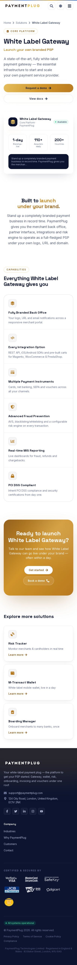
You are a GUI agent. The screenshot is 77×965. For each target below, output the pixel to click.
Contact (8, 850)
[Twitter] (15, 811)
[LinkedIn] (24, 811)
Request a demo (36, 88)
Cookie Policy (53, 936)
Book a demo (36, 580)
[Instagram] (33, 811)
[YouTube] (41, 811)
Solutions (21, 22)
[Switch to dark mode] (60, 6)
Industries (10, 831)
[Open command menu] (51, 6)
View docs (36, 98)
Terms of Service (32, 936)
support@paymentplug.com (26, 792)
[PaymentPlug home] (22, 6)
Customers (10, 844)
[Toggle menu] (69, 6)
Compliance (10, 941)
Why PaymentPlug (15, 837)
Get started (36, 570)
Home (7, 22)
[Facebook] (7, 811)
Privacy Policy (11, 936)
